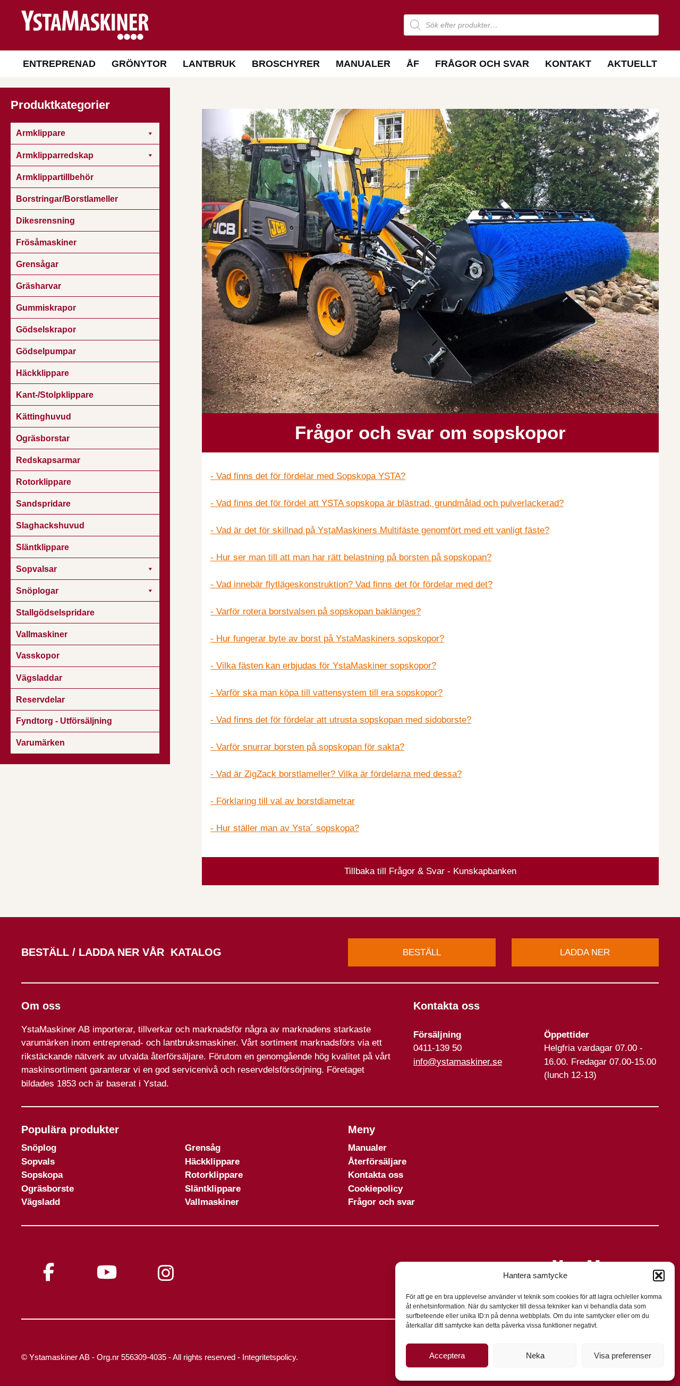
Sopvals (38, 1162)
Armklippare (40, 133)
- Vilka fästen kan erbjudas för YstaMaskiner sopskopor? (323, 666)
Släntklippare (213, 1189)
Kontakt (568, 63)
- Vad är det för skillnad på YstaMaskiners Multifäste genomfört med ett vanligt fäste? (379, 530)
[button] (658, 1275)
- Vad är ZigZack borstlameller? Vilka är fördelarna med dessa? (336, 774)
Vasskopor (38, 655)
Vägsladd (40, 1202)
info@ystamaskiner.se (457, 1062)
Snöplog (38, 1148)
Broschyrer (286, 63)
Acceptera (447, 1355)
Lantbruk (209, 63)
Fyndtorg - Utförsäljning (64, 720)
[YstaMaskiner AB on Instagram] (166, 1273)
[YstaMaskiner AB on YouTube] (107, 1272)
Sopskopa (42, 1175)
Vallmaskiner (212, 1202)
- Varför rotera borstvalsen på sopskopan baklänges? (315, 611)
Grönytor (139, 63)
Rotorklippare (214, 1175)
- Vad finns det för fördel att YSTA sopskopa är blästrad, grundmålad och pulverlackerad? (387, 503)
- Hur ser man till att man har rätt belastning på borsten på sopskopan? (350, 557)
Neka (535, 1355)
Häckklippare (212, 1162)
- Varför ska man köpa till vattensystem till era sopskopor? (326, 693)
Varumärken (40, 742)
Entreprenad (59, 63)
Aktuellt (632, 63)
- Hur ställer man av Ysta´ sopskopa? (284, 828)
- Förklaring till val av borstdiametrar (282, 801)
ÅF (412, 63)
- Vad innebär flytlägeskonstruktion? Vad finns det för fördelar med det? (351, 584)
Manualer (363, 63)
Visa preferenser (622, 1355)
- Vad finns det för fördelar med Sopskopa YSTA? (307, 476)
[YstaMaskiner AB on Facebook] (48, 1272)
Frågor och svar (482, 63)
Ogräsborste (47, 1189)
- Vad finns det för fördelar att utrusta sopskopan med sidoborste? (340, 720)
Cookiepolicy (375, 1189)
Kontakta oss (375, 1175)
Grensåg (202, 1148)
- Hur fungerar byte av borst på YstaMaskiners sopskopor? (327, 639)
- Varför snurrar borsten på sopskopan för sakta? (307, 747)
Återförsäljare (377, 1162)
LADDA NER (585, 952)
